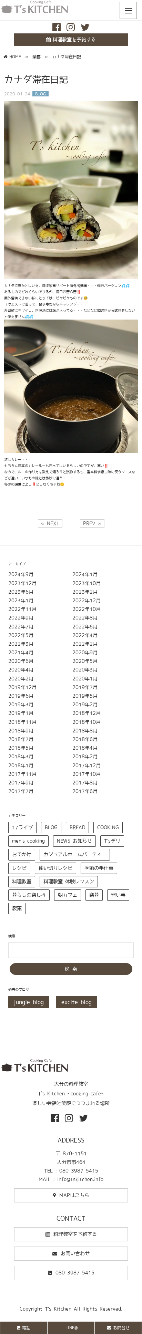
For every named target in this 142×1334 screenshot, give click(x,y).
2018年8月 (85, 730)
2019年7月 (85, 687)
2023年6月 (20, 592)
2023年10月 (86, 583)
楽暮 (94, 895)
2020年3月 (85, 669)
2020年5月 (85, 661)
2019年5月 (85, 696)
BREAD (77, 827)
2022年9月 (20, 617)
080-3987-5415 (74, 1272)
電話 (26, 1327)
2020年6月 (20, 661)
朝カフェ (67, 895)
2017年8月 (85, 782)
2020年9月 (85, 652)
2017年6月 (85, 791)
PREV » (92, 523)
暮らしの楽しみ (29, 895)
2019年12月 (22, 687)
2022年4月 (85, 635)
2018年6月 (85, 739)
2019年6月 (20, 696)
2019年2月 (85, 704)
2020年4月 (20, 669)
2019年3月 (20, 704)
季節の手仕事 (98, 868)
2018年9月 (20, 730)
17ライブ (22, 827)
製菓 (17, 908)
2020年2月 (20, 678)
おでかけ (21, 854)
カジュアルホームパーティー (74, 854)
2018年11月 (22, 722)
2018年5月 (20, 748)
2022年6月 (85, 626)
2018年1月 (20, 765)
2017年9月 (20, 782)
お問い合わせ (75, 1253)
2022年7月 (20, 626)
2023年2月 (85, 592)
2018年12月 (86, 713)
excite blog (76, 1002)
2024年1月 (85, 574)
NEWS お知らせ (74, 840)
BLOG (51, 827)
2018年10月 (86, 722)
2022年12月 (86, 600)
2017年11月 (22, 774)
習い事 (118, 895)
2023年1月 (20, 600)
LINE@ (71, 1327)
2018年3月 (20, 756)
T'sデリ (112, 840)
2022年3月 (20, 644)
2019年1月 (20, 713)
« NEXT (50, 523)
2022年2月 (85, 644)
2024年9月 (20, 574)
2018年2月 (85, 756)
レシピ (19, 868)
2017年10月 (86, 774)
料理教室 (21, 881)
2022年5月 (20, 635)
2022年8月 (85, 617)
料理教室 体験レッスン (68, 881)
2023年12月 (22, 583)
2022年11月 (22, 609)
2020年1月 (85, 678)
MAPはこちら (74, 1195)
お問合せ (121, 1327)
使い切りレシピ (55, 868)
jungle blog (29, 1002)
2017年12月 (86, 765)
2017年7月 (20, 791)
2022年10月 (86, 609)
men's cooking (28, 840)
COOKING (108, 827)
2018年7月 (20, 739)
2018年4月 (85, 748)
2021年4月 (20, 652)
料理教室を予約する (74, 39)
